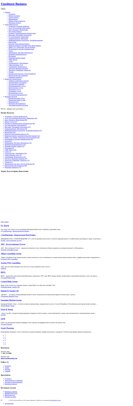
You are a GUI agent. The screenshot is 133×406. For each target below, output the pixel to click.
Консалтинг (12, 42)
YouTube (7, 369)
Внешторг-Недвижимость (17, 103)
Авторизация (9, 403)
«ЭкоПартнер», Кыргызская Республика (18, 235)
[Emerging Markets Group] (9, 296)
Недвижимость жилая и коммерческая (21, 49)
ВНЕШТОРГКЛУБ (11, 393)
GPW (3, 319)
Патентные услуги (15, 89)
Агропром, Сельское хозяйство (19, 26)
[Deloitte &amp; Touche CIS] (10, 287)
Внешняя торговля (11, 96)
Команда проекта (14, 16)
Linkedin (7, 371)
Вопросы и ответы (11, 391)
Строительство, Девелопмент (18, 63)
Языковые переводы (15, 77)
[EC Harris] (5, 222)
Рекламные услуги (15, 91)
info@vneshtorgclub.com (9, 358)
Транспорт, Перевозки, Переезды (20, 70)
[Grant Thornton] (6, 324)
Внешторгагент (10, 395)
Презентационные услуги (17, 86)
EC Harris (5, 226)
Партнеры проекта (15, 23)
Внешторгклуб (13, 102)
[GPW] (3, 315)
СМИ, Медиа (13, 60)
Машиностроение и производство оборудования (25, 45)
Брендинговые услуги (16, 88)
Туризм (11, 72)
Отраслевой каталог (11, 24)
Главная (7, 12)
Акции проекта (14, 17)
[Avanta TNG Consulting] (9, 259)
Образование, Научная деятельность (21, 52)
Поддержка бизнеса (15, 31)
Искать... (4, 109)
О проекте (12, 14)
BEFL (3, 272)
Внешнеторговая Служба (17, 100)
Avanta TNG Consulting (10, 263)
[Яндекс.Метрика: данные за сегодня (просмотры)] (5, 400)
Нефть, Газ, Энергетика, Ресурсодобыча (22, 47)
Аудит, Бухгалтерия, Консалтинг (19, 28)
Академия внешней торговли (18, 105)
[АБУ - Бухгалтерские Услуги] (11, 240)
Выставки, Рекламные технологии (20, 35)
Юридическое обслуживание (18, 75)
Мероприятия (13, 19)
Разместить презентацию (13, 79)
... (5, 342)
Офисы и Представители (17, 21)
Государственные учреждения (18, 37)
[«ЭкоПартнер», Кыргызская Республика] (15, 231)
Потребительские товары (17, 58)
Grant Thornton (7, 328)
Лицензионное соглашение (18, 82)
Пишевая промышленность (18, 54)
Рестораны (12, 56)
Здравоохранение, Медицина (18, 38)
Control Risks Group (9, 281)
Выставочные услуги (16, 93)
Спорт (11, 61)
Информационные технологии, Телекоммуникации (26, 40)
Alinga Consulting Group (11, 254)
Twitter (7, 368)
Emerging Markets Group (11, 300)
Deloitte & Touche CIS (10, 291)
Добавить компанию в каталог (19, 81)
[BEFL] (3, 268)
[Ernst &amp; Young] (8, 306)
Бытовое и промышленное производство (22, 33)
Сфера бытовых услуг (16, 65)
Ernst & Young (7, 309)
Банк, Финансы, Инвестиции (18, 30)
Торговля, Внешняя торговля (18, 68)
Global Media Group (55, 400)
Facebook (8, 366)
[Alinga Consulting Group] (9, 250)
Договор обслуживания (16, 84)
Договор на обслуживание (13, 382)
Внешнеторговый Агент (17, 98)
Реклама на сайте (10, 397)
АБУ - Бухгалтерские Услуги (13, 244)
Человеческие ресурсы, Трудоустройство (22, 74)
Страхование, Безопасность (18, 67)
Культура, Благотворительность (19, 44)
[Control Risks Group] (8, 278)
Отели (11, 51)
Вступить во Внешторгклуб (18, 95)
